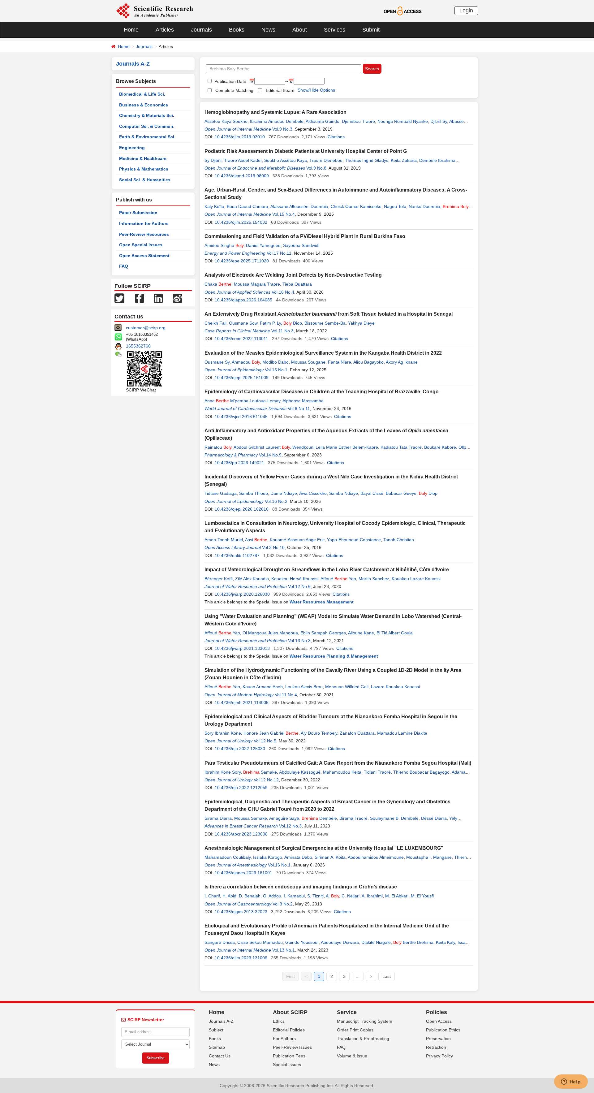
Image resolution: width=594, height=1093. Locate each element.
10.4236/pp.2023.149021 (239, 462)
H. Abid (229, 895)
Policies (436, 1012)
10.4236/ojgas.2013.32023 (241, 911)
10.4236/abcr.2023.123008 (241, 834)
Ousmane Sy (217, 362)
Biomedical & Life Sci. (142, 94)
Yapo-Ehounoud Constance (354, 539)
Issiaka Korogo (267, 857)
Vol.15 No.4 (283, 214)
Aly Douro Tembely (319, 733)
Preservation (438, 1038)
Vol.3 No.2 (283, 903)
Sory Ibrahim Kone (222, 733)
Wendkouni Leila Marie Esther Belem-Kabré (335, 447)
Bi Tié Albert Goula (395, 632)
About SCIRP (290, 1012)
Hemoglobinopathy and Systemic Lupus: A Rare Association (275, 112)
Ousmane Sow (243, 323)
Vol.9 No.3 (282, 129)
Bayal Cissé (371, 493)
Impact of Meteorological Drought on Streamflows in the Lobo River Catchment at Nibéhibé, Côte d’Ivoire (326, 569)
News (268, 30)
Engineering (132, 147)
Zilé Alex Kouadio (252, 578)
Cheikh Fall (215, 323)
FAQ (123, 266)
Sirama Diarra (218, 818)
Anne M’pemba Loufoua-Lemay (242, 400)
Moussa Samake (250, 818)
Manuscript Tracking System (364, 1021)
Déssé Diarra (434, 818)
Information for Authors (144, 223)
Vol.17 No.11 (279, 253)
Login (466, 10)
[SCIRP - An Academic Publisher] (154, 10)
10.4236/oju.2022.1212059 (241, 787)
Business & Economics (143, 104)
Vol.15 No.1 (276, 369)
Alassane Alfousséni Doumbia (299, 206)
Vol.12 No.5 (265, 740)
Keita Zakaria (404, 160)
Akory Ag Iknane (402, 362)
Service (347, 1012)
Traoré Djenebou (325, 160)
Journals (201, 30)
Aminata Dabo (298, 857)
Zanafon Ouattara (357, 733)
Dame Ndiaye (283, 493)
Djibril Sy (438, 121)
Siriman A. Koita (330, 857)
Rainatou (217, 447)
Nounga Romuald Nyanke (402, 121)
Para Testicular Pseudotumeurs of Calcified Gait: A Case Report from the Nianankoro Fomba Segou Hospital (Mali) (337, 763)
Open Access (439, 1021)
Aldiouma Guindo (322, 121)
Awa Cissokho (313, 493)
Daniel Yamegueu (263, 245)
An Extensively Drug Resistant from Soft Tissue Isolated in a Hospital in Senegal (328, 314)
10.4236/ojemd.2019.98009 (242, 175)
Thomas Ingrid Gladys (366, 160)
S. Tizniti (315, 895)
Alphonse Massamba (303, 400)
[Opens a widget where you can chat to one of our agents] (571, 1082)
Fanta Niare (339, 362)
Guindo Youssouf (302, 942)
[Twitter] (119, 298)
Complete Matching (234, 90)
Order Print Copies (355, 1029)
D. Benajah (249, 895)
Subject (216, 1029)
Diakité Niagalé (376, 942)
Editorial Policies (289, 1029)
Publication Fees (289, 1055)
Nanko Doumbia (424, 206)
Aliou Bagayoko (368, 362)
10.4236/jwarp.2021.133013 (242, 648)
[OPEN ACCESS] (402, 10)
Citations (336, 136)
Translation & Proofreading (363, 1038)
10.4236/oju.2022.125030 (240, 748)
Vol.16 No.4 (283, 292)
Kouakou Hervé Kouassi (294, 578)
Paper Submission (138, 212)
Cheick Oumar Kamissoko (356, 206)
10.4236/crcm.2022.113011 (241, 338)
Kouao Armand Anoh (263, 686)
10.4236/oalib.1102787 (237, 555)
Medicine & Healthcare (142, 158)
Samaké (260, 772)
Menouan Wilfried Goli (346, 686)
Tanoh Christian (398, 539)
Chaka (217, 284)
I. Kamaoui (294, 895)
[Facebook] (139, 298)
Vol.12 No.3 (290, 825)
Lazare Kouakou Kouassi (395, 686)
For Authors (284, 1038)
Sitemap (217, 1047)
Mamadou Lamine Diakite (402, 733)
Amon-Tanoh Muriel (223, 539)
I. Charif (212, 895)
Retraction (436, 1047)
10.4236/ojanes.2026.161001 (243, 872)
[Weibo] (177, 298)
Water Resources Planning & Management (334, 656)
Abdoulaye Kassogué (300, 772)
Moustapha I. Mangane (429, 857)
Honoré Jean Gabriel (271, 733)
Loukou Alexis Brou (304, 686)
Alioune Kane (361, 632)
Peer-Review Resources (144, 234)
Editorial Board (280, 90)
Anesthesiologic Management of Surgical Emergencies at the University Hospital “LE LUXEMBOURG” (323, 848)
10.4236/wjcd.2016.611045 (241, 416)
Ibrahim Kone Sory (222, 772)
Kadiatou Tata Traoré (401, 447)
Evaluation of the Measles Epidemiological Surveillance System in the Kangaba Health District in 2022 (323, 353)
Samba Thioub (253, 493)
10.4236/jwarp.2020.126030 (242, 594)
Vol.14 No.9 (270, 454)
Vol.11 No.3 (282, 330)
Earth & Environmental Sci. (147, 136)
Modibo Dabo (275, 362)
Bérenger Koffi (218, 578)
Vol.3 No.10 (273, 547)
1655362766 (138, 345)
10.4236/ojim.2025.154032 (241, 222)
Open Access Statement (144, 255)
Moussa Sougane (308, 362)
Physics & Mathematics (143, 168)
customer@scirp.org (146, 327)
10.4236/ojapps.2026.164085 (243, 299)
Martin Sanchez (374, 578)
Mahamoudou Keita (342, 772)
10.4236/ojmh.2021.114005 (242, 702)
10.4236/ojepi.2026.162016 (242, 509)
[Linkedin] (158, 298)
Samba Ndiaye (343, 493)
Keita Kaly (445, 942)
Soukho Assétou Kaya (285, 160)
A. (332, 895)
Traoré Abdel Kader (243, 160)
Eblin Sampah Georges (323, 632)
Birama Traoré (353, 818)
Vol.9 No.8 (316, 168)
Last (386, 976)
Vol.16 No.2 (276, 501)
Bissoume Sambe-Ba (325, 323)
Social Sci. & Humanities (144, 179)
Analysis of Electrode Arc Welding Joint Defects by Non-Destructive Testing (293, 275)
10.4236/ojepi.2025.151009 (242, 377)
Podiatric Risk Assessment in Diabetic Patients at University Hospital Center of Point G (305, 151)
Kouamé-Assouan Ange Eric (297, 539)
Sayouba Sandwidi (301, 245)
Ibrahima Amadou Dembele (276, 121)
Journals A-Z (221, 1021)
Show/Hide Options (316, 90)
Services (334, 30)
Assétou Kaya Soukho (226, 121)
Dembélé (319, 818)
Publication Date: (230, 81)
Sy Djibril (213, 160)
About (299, 30)
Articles (165, 30)
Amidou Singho (223, 245)
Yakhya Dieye (361, 323)
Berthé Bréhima (413, 942)
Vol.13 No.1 (283, 950)
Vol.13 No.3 (299, 640)
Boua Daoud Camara (247, 206)
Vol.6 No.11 (299, 408)
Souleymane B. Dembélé (394, 818)
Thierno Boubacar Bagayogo (421, 772)
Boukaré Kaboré (440, 447)
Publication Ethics (443, 1029)
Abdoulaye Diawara (340, 942)
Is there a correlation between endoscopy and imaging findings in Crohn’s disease (300, 886)
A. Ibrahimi (372, 895)
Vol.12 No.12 (266, 779)
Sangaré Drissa (219, 942)
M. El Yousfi (422, 895)
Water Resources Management (322, 601)
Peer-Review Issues (292, 1047)
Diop (292, 323)
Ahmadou (246, 362)
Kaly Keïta (214, 206)
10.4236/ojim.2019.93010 (240, 136)
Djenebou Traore (358, 121)
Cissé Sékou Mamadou (260, 942)
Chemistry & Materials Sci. (146, 115)
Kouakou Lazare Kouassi (416, 578)
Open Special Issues (140, 244)
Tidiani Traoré (377, 772)
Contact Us (219, 1055)
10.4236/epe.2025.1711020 (242, 260)
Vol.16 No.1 (279, 864)
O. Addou (272, 895)
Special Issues (287, 1064)
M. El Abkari (396, 895)
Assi (256, 539)
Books (236, 30)
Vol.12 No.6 (299, 586)
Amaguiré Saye (284, 818)
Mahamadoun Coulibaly (227, 857)
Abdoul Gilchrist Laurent (262, 447)
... (357, 976)
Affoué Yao (338, 578)
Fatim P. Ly (270, 323)
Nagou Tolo (395, 206)
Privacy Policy (439, 1055)
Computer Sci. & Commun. (146, 126)
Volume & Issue (352, 1055)
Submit (371, 30)
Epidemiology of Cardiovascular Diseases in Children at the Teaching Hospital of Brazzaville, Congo (321, 391)
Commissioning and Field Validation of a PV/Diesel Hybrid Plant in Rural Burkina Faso (304, 236)
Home (131, 30)
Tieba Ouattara (297, 284)
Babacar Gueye (401, 493)
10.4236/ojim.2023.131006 (241, 957)
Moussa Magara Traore (257, 284)
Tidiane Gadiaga (220, 493)
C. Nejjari (350, 895)
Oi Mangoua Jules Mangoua (270, 632)
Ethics (279, 1021)
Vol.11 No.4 (286, 694)
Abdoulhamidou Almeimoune (376, 857)
